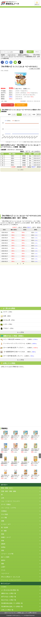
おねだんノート (20, 615)
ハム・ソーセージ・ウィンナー (10, 501)
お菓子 (3, 567)
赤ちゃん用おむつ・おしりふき (10, 576)
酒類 (2, 563)
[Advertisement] (20, 29)
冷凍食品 (4, 511)
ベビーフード (12, 54)
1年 (29, 114)
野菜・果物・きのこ (7, 488)
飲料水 (3, 560)
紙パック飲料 (5, 557)
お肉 (2, 498)
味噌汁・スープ (6, 537)
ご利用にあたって (21, 613)
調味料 (3, 544)
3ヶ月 (19, 114)
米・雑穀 (4, 530)
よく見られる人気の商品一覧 (10, 590)
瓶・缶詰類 (4, 527)
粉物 (2, 534)
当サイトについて (9, 613)
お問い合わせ (33, 612)
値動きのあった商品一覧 (8, 593)
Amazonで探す (21, 104)
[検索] (21, 51)
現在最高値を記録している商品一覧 (12, 606)
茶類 (2, 550)
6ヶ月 (24, 114)
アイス (3, 570)
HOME (3, 54)
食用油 (3, 547)
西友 (5, 101)
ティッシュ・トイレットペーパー (11, 580)
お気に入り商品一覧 (7, 610)
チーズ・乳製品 (6, 504)
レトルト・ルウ (6, 524)
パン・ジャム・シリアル (8, 507)
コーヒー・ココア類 (7, 553)
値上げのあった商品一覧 (8, 600)
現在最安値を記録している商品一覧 (12, 603)
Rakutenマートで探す (7, 104)
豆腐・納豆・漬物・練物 (8, 491)
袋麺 (2, 521)
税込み (37, 51)
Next (40, 455)
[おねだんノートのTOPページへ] (10, 5)
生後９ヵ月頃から (23, 54)
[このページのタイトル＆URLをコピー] (19, 62)
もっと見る (20, 169)
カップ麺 (4, 517)
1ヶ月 (13, 114)
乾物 (2, 540)
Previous (1, 455)
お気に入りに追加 (35, 68)
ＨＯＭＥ (4, 587)
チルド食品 (4, 514)
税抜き (30, 51)
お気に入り (37, 4)
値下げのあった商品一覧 (8, 596)
